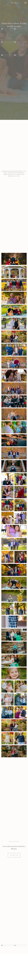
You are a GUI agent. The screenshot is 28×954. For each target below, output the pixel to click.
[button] (25, 2)
